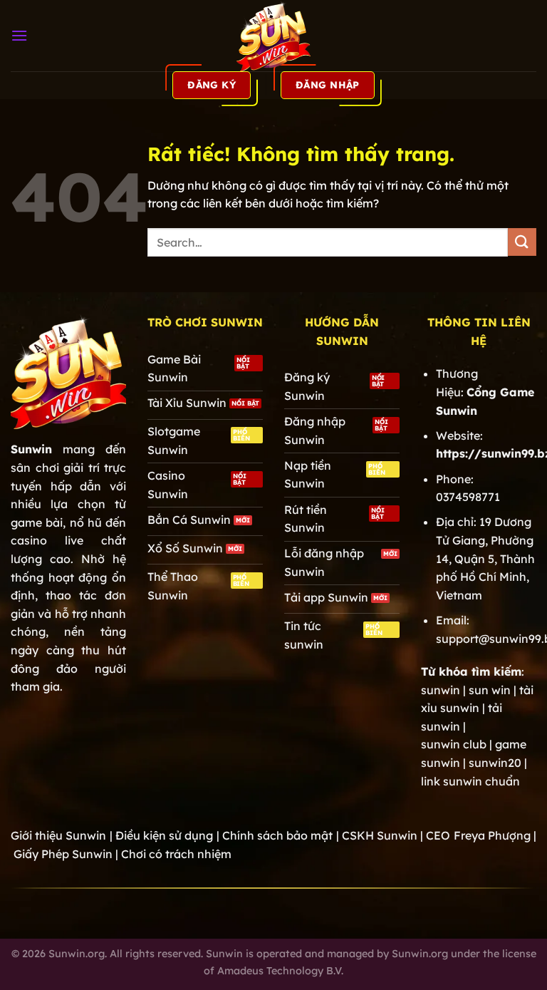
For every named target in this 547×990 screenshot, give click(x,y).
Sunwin (31, 449)
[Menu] (19, 35)
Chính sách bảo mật (277, 835)
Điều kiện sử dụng (164, 835)
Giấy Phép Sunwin (63, 854)
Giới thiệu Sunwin (58, 835)
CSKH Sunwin (379, 835)
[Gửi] (522, 242)
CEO (478, 835)
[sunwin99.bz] (273, 35)
